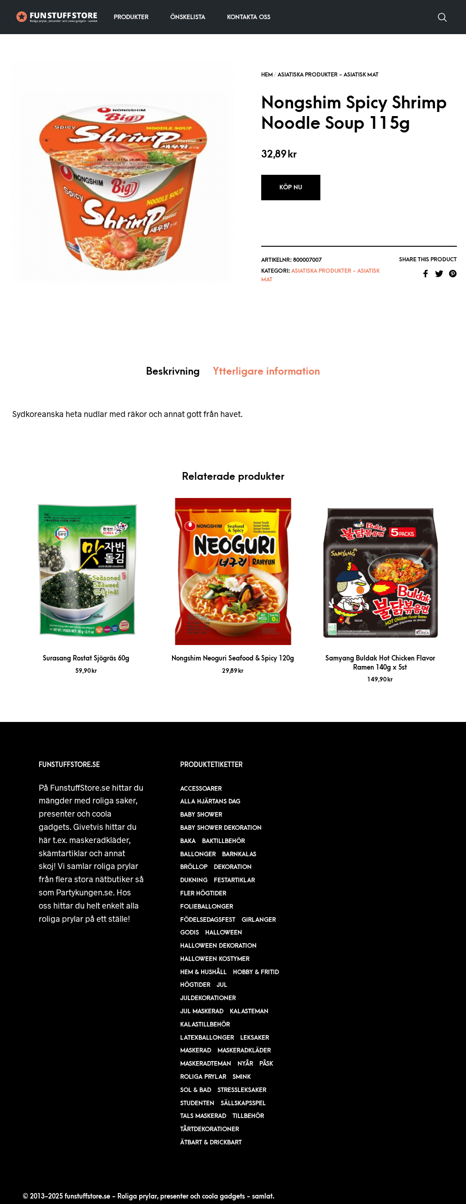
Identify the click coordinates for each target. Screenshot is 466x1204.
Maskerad (195, 1050)
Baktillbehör (223, 841)
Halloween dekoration (218, 945)
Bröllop (194, 867)
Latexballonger (207, 1037)
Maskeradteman (205, 1063)
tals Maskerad (203, 1116)
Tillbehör (248, 1116)
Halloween (223, 932)
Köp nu (290, 187)
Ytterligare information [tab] (266, 371)
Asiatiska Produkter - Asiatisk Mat (328, 74)
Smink (242, 1076)
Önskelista (187, 17)
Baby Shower (201, 814)
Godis (189, 932)
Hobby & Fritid (256, 972)
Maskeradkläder (244, 1050)
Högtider (195, 984)
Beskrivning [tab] (173, 371)
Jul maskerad (201, 1011)
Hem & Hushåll (203, 972)
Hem (267, 74)
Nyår (245, 1063)
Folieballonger (206, 906)
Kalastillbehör (205, 1024)
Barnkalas (239, 854)
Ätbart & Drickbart (211, 1142)
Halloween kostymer (214, 958)
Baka (188, 841)
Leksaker (254, 1037)
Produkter (131, 17)
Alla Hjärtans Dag (210, 801)
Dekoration (233, 867)
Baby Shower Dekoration (221, 827)
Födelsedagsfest (207, 919)
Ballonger (198, 854)
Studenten (197, 1103)
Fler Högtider (203, 893)
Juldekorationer (208, 998)
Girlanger (259, 919)
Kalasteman (249, 1011)
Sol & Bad (195, 1090)
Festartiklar (234, 880)
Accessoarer (201, 788)
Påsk (266, 1063)
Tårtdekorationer (209, 1129)
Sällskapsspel (243, 1103)
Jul (222, 984)
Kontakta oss (248, 17)
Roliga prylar (203, 1076)
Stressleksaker (242, 1090)
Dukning (194, 880)
